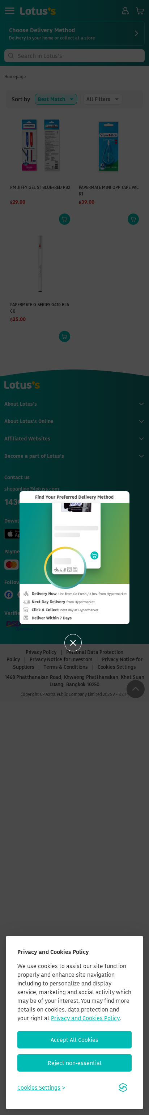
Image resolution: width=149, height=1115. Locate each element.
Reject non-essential (75, 1063)
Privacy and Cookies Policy (85, 1018)
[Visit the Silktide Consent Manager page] (123, 1087)
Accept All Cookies (74, 1039)
